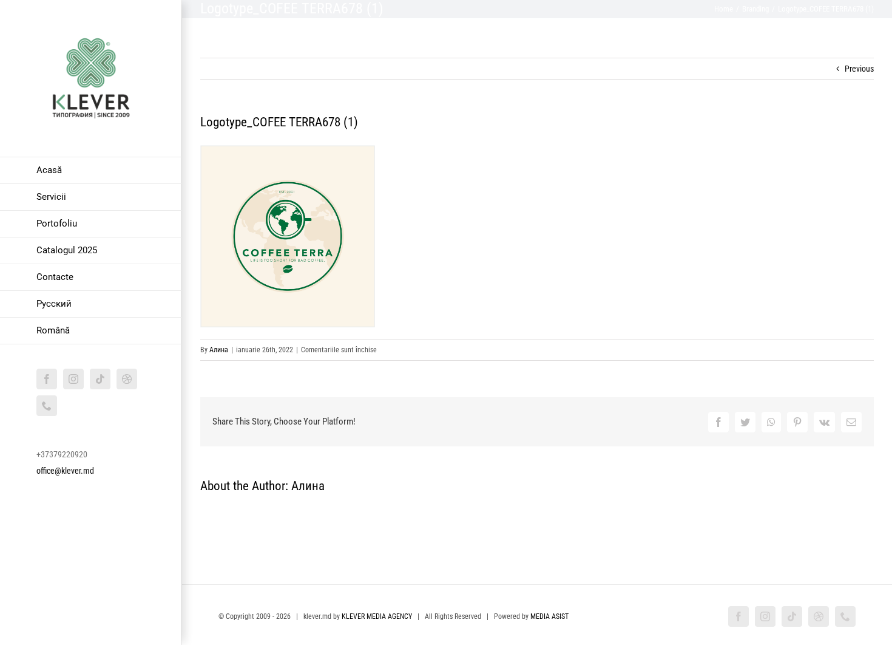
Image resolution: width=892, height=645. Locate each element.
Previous (859, 68)
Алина (218, 350)
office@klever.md (65, 471)
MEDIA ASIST (549, 616)
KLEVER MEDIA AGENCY (377, 616)
